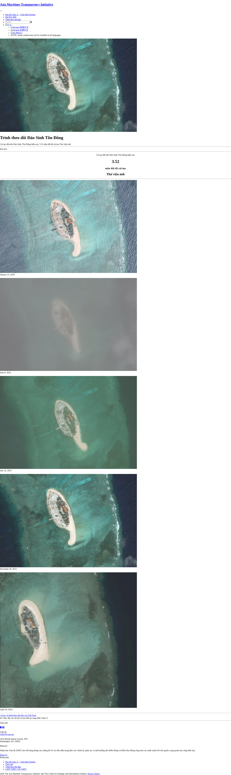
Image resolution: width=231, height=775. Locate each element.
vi (10, 25)
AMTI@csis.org (7, 734)
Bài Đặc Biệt (10, 17)
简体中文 (23, 27)
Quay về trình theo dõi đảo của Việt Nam (18, 715)
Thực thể (9, 764)
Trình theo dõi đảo (13, 19)
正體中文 (23, 30)
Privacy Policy (94, 774)
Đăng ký (3, 755)
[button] (115, 228)
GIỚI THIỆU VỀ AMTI (15, 769)
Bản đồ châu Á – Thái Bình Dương (20, 15)
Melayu (18, 33)
